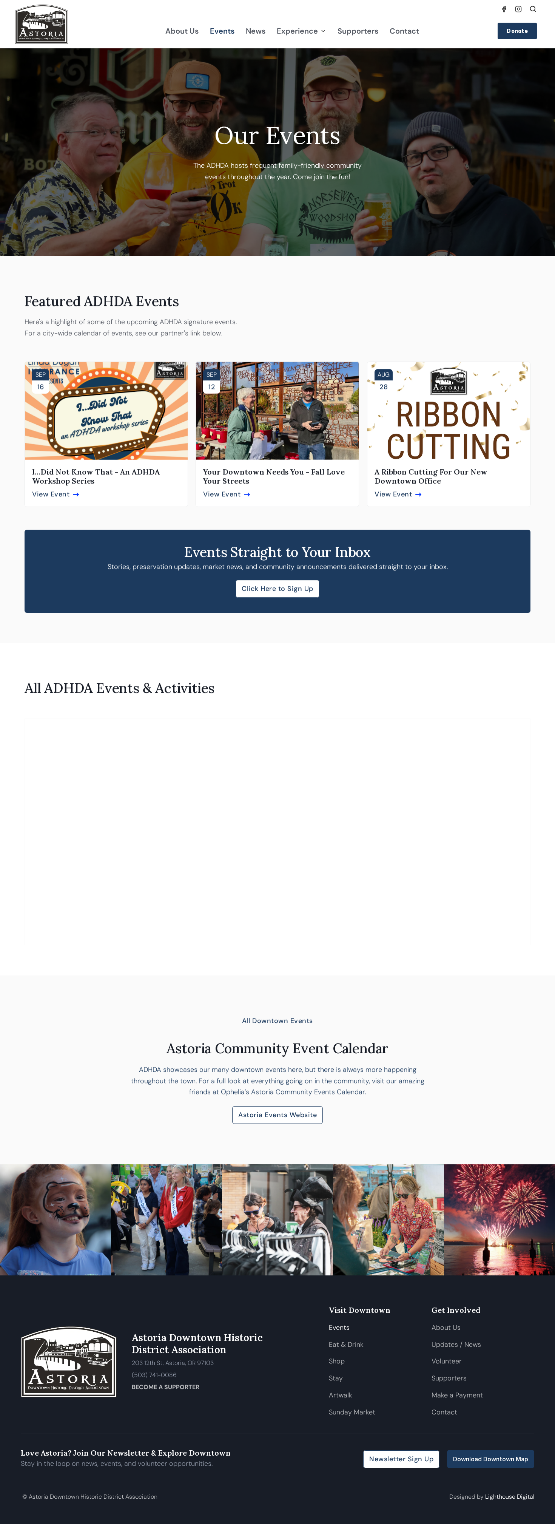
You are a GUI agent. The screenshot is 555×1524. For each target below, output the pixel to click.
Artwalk (341, 1395)
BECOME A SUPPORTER (165, 1387)
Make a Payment (457, 1395)
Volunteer (447, 1361)
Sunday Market (352, 1412)
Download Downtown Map (490, 1459)
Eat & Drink (346, 1344)
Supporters (358, 31)
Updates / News (456, 1344)
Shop (337, 1361)
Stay (336, 1378)
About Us (182, 31)
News (255, 31)
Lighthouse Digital (509, 1497)
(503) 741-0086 (154, 1375)
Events (222, 31)
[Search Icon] (533, 9)
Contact (404, 31)
